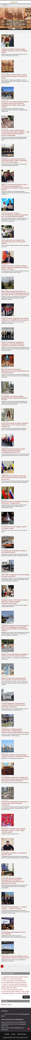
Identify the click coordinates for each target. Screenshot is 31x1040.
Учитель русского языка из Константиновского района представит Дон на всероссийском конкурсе (14, 214)
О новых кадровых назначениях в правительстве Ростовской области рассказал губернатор (13, 705)
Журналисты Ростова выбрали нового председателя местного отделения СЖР (15, 957)
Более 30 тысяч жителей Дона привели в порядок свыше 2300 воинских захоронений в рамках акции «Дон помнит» (15, 104)
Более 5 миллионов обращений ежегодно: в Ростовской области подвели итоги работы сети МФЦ (12, 343)
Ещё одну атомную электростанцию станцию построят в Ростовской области (15, 755)
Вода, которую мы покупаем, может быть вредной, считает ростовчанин (13, 679)
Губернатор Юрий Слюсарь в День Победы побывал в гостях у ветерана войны (14, 50)
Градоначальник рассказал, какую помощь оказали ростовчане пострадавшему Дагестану (13, 450)
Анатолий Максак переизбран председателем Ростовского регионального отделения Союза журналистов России (12, 880)
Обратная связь (21, 1034)
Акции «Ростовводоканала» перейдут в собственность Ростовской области (15, 655)
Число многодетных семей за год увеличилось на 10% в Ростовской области (13, 241)
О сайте (13, 1034)
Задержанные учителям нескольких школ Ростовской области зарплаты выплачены (13, 477)
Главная (7, 1034)
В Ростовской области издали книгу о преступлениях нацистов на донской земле (15, 23)
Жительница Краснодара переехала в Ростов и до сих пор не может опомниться (14, 803)
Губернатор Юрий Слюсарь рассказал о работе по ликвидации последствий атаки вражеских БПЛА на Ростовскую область (15, 628)
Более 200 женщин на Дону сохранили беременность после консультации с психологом (14, 424)
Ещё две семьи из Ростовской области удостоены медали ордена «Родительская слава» (14, 601)
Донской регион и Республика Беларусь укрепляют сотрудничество (15, 502)
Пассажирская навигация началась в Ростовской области (14, 551)
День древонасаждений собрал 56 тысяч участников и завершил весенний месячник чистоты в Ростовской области (15, 293)
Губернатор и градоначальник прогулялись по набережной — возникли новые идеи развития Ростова (15, 730)
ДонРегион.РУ (24, 1037)
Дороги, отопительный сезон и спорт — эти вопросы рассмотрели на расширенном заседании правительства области (15, 187)
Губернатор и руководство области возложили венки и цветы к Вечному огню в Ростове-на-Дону (14, 160)
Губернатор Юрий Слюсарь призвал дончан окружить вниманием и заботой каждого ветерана (14, 267)
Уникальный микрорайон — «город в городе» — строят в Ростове (14, 907)
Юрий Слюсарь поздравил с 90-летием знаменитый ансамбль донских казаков (15, 319)
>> (18, 966)
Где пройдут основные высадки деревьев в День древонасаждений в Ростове (14, 397)
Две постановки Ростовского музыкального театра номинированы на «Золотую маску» (15, 370)
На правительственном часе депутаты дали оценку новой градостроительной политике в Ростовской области (14, 779)
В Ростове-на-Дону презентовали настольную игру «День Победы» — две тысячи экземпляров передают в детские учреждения (15, 132)
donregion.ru (23, 1024)
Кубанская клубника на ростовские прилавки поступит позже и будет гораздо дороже (13, 830)
